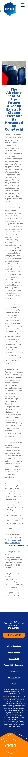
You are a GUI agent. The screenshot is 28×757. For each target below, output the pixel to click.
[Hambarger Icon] (22, 5)
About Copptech (14, 646)
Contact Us (14, 659)
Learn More (14, 635)
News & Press (14, 652)
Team (14, 684)
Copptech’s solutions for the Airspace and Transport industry (13, 540)
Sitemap (14, 671)
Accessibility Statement (14, 665)
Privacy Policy (14, 677)
